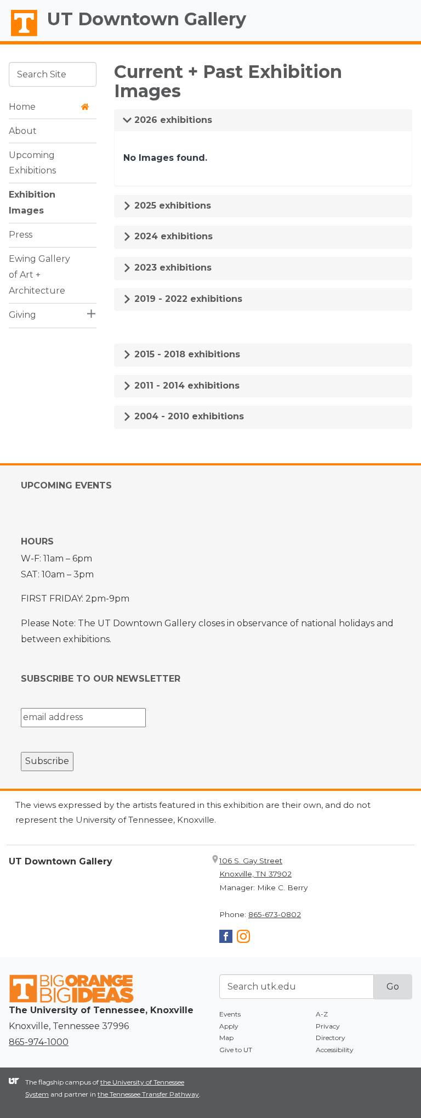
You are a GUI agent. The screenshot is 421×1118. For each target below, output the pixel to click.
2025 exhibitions (171, 205)
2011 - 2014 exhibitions (186, 385)
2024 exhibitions (172, 236)
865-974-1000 (39, 1042)
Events (230, 1014)
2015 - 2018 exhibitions (186, 354)
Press (20, 234)
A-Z (322, 1014)
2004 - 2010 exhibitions (188, 416)
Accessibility (335, 1050)
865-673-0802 (274, 914)
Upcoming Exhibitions (32, 163)
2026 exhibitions (172, 120)
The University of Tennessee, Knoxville (19, 36)
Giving (22, 315)
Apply (228, 1026)
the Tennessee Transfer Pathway (148, 1094)
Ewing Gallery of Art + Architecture (39, 275)
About (23, 131)
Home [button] (22, 107)
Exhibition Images (32, 202)
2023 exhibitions (172, 267)
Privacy (328, 1026)
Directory (330, 1037)
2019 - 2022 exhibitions (187, 299)
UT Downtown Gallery (146, 19)
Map (226, 1037)
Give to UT (235, 1050)
